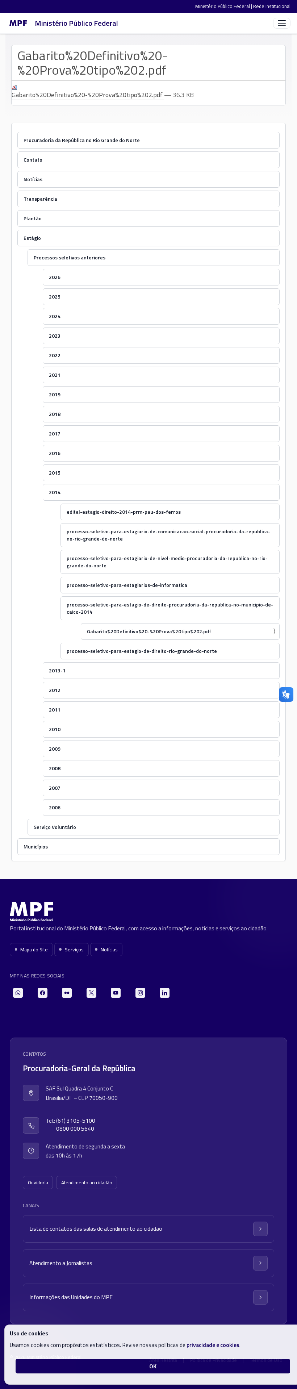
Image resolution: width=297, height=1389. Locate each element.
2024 (54, 316)
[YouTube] (116, 993)
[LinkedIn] (164, 993)
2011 (54, 709)
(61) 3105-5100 (75, 1121)
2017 (54, 433)
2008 (54, 768)
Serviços (74, 949)
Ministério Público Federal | (224, 6)
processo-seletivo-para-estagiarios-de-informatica (127, 585)
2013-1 (57, 670)
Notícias (33, 179)
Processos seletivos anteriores (69, 257)
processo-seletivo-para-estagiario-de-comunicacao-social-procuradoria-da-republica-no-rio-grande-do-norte (168, 534)
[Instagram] (140, 993)
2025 (54, 296)
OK (152, 1366)
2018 (54, 414)
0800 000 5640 (75, 1129)
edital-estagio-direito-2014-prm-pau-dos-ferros (124, 512)
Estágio (32, 238)
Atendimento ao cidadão (86, 1182)
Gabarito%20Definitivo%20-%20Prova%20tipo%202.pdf (88, 95)
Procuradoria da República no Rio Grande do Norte (82, 140)
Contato (33, 159)
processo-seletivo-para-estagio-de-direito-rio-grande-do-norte (142, 651)
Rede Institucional (271, 6)
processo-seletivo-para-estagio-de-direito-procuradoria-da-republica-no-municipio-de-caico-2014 (170, 608)
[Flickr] (67, 993)
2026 (54, 277)
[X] (91, 993)
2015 (54, 472)
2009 (54, 748)
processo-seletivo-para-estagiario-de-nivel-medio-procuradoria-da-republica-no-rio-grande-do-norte (167, 561)
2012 (54, 690)
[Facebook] (42, 993)
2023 (54, 335)
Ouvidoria (38, 1182)
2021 (54, 375)
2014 (54, 492)
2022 (54, 355)
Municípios (36, 846)
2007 (54, 788)
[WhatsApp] (18, 993)
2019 (54, 394)
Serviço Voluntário (55, 827)
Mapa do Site (34, 949)
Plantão (33, 218)
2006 (54, 807)
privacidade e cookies (213, 1344)
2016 (54, 453)
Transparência (40, 199)
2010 (54, 729)
